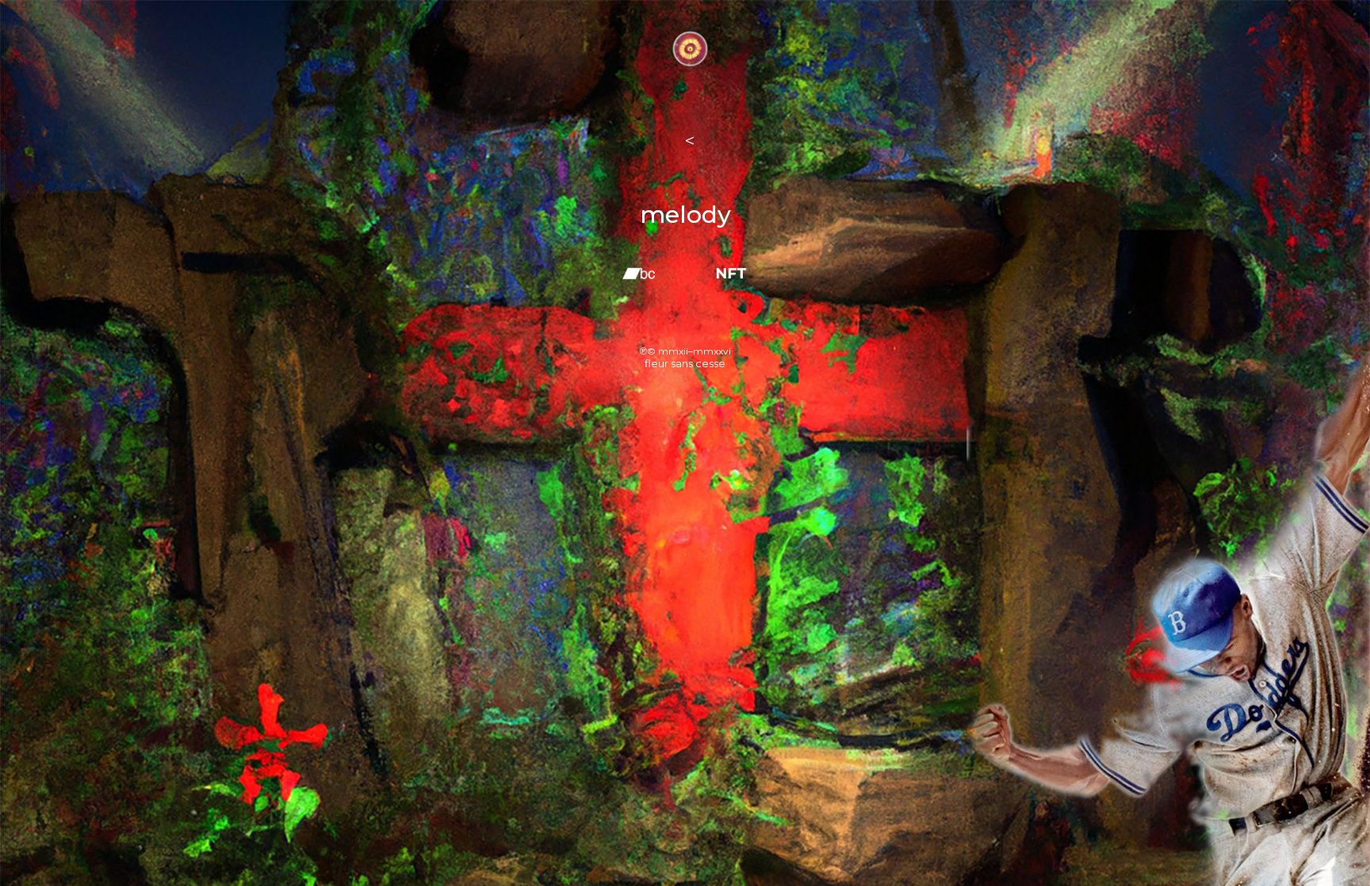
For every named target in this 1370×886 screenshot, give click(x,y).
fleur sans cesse (685, 363)
